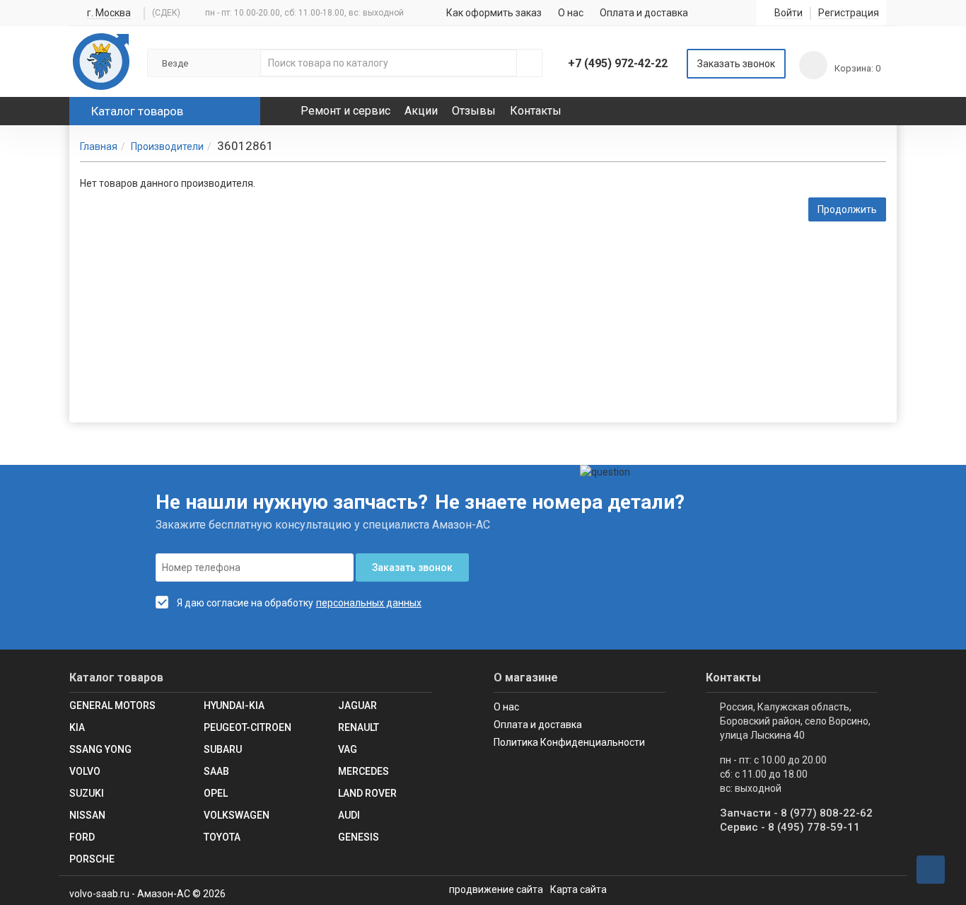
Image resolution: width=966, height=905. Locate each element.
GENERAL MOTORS (112, 705)
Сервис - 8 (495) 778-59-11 (790, 827)
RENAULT (358, 727)
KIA (77, 727)
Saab (216, 771)
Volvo (84, 771)
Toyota (222, 837)
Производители (167, 146)
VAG (347, 749)
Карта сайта (578, 889)
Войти (788, 13)
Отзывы (474, 110)
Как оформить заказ (494, 12)
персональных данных (368, 603)
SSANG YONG (100, 749)
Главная (98, 146)
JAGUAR (357, 705)
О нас (570, 12)
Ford (82, 837)
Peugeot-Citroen (247, 727)
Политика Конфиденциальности (569, 742)
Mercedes (363, 771)
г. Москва (109, 13)
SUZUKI (86, 793)
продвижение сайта (496, 889)
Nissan (87, 815)
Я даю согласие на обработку (245, 603)
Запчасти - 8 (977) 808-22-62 (796, 813)
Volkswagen (236, 815)
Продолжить (847, 209)
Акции (421, 110)
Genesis (358, 837)
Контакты (535, 110)
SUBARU (223, 749)
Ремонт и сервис (345, 110)
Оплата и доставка (644, 12)
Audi (349, 815)
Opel (216, 793)
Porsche (92, 859)
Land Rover (367, 793)
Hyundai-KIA (234, 705)
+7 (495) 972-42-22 (618, 63)
